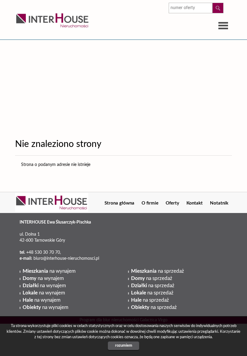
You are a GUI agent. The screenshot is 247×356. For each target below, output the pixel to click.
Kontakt (194, 203)
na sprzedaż (157, 271)
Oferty (172, 203)
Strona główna (119, 203)
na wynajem (49, 271)
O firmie (150, 203)
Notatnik (219, 203)
